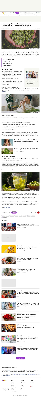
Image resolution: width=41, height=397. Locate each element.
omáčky (28, 374)
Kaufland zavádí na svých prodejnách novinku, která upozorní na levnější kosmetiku (21, 226)
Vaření (18, 256)
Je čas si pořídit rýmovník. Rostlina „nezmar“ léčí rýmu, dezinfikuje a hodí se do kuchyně (21, 150)
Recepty (21, 12)
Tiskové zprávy (13, 386)
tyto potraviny (15, 169)
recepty (14, 374)
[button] (20, 358)
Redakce (12, 385)
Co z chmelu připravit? (7, 65)
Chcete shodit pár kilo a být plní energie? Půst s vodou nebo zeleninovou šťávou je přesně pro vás (21, 141)
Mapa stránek (13, 389)
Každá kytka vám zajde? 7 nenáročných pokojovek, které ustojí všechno (21, 271)
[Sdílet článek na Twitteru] (33, 212)
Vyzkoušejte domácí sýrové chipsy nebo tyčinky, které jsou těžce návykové (21, 327)
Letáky (11, 12)
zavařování (8, 375)
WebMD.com (4, 91)
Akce (14, 12)
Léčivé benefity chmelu (7, 63)
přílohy (38, 374)
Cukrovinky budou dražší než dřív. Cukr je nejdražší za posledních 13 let (21, 248)
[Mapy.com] (8, 389)
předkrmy (34, 374)
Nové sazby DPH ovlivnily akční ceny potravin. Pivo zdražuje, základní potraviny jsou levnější (21, 305)
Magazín (17, 12)
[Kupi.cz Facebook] (3, 389)
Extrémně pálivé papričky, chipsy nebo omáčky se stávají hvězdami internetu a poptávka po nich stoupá (21, 316)
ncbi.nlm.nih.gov (7, 207)
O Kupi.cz (12, 382)
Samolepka (22, 386)
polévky (31, 374)
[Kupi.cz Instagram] (5, 389)
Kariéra (12, 388)
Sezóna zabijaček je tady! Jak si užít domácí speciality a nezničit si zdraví (21, 260)
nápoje (25, 374)
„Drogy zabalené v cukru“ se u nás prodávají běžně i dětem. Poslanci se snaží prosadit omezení (21, 350)
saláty (3, 375)
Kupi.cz (15, 367)
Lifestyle (18, 313)
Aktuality (18, 222)
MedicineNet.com (13, 166)
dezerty (18, 374)
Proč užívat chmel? (6, 61)
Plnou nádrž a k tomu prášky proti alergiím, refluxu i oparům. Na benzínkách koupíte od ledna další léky (21, 338)
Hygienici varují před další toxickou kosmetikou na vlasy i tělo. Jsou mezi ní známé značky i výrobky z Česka (32, 77)
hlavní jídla (22, 374)
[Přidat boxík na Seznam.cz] (38, 212)
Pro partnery (31, 382)
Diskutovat (14, 212)
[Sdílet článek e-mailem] (35, 212)
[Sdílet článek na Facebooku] (32, 212)
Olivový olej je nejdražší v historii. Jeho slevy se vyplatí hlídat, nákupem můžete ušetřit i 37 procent (21, 293)
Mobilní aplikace (22, 382)
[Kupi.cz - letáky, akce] (4, 13)
